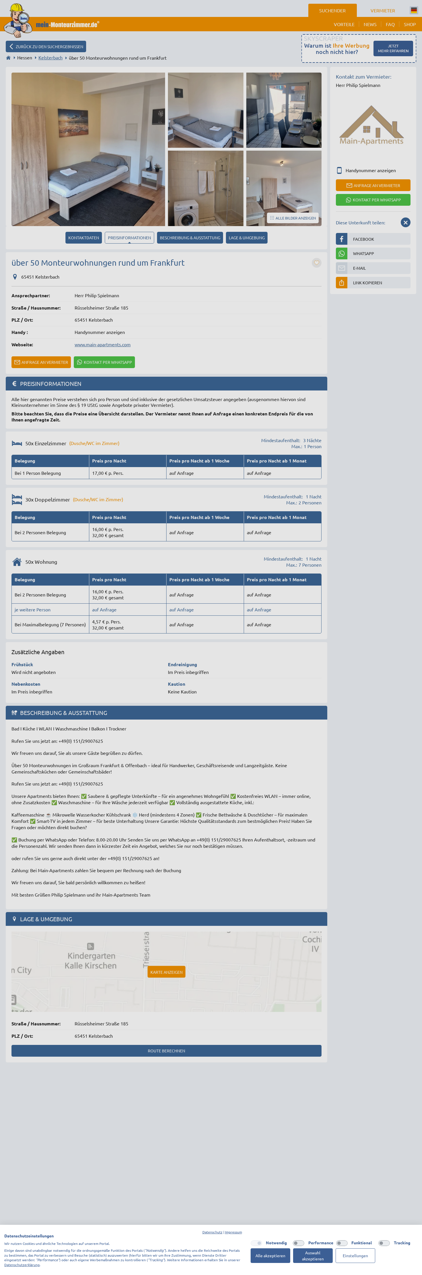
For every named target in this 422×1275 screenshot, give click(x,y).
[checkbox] (256, 1243)
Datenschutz (212, 1232)
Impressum (233, 1232)
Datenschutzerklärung (22, 1264)
